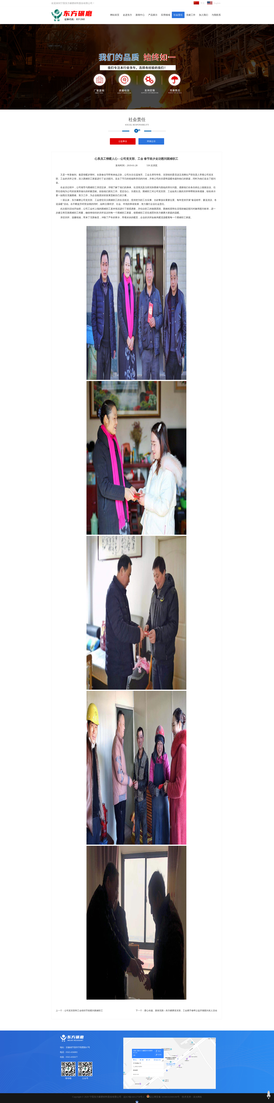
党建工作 (190, 15)
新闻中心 (140, 15)
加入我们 (203, 15)
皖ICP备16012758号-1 (134, 1097)
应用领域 (165, 15)
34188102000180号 (170, 1097)
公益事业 (122, 141)
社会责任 (178, 15)
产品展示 (152, 15)
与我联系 (216, 15)
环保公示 (151, 141)
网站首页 (114, 15)
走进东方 (127, 15)
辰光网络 (197, 1097)
